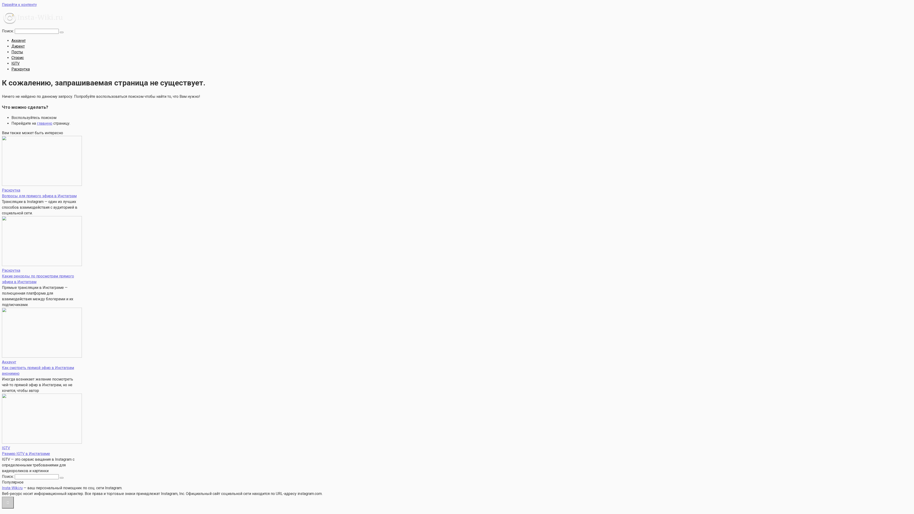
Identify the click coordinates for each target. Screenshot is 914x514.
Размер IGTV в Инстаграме (26, 453)
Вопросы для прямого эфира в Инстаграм (39, 196)
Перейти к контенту (19, 4)
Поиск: (8, 31)
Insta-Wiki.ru (12, 488)
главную (44, 123)
